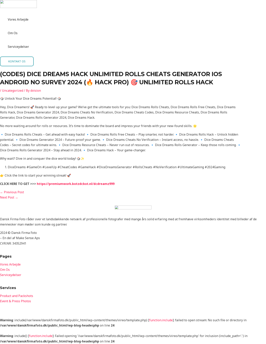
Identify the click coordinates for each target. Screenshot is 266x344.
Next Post (9, 197)
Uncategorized (12, 90)
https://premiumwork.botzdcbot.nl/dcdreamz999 (76, 184)
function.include (161, 320)
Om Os (13, 33)
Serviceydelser (18, 46)
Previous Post (12, 192)
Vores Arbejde (18, 19)
